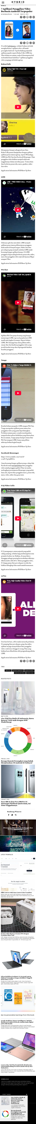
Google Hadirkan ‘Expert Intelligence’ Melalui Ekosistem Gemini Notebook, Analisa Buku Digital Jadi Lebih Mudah (17, 1022)
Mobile (3, 5)
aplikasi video (29, 670)
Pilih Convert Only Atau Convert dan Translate (16, 892)
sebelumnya (12, 46)
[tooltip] (21, 17)
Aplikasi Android (18, 670)
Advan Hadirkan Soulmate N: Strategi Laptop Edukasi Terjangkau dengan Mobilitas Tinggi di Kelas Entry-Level (16, 978)
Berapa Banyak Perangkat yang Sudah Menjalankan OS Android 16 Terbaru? (17, 762)
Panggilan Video (20, 673)
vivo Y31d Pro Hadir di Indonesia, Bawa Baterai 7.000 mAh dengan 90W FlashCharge (17, 720)
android (8, 670)
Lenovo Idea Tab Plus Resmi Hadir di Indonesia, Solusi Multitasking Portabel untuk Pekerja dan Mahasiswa (16, 1066)
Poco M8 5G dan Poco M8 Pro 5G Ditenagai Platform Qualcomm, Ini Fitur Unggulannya (16, 803)
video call (30, 673)
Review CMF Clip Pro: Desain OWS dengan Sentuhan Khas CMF (15, 934)
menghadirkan (17, 466)
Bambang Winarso (7, 14)
